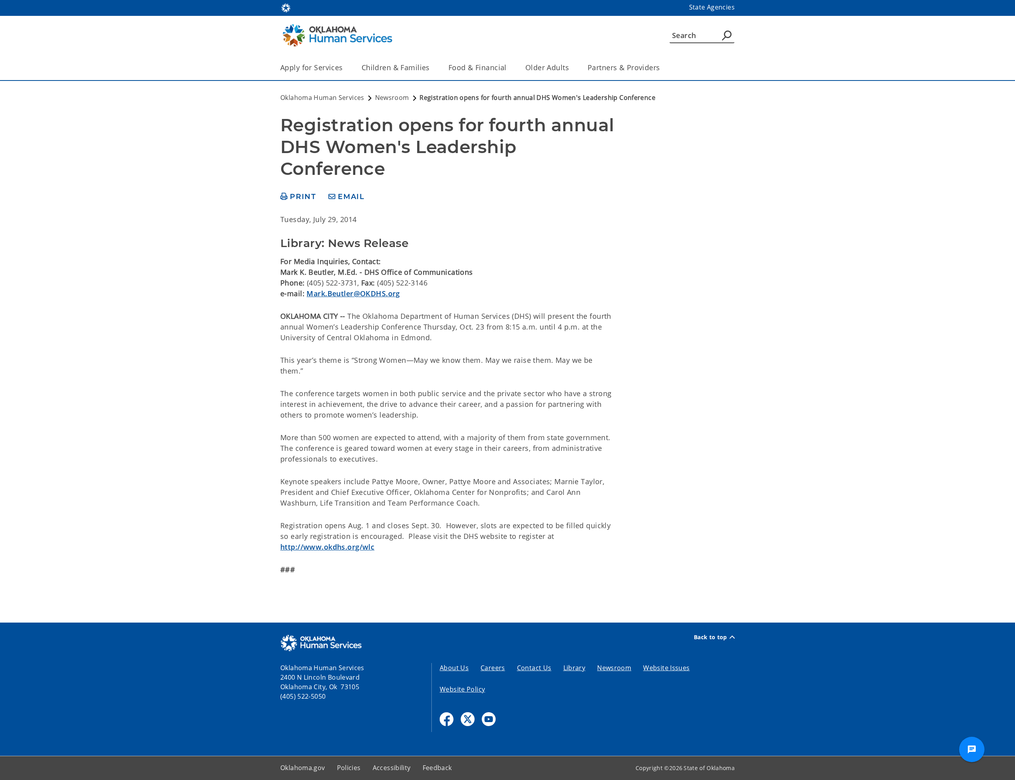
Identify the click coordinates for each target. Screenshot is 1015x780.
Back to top (710, 637)
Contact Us (534, 667)
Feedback (437, 767)
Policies (349, 767)
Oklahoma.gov (302, 767)
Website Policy (462, 689)
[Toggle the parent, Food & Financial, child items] (509, 67)
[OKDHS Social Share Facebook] (447, 719)
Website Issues (666, 667)
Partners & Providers (624, 67)
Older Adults (547, 67)
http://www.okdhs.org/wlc (327, 547)
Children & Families (396, 67)
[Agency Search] (727, 35)
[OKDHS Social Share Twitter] (468, 719)
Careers (493, 667)
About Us (454, 667)
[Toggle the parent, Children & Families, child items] (432, 67)
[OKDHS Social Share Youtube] (489, 719)
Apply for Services (311, 67)
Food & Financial (477, 67)
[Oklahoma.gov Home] (285, 7)
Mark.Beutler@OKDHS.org (353, 293)
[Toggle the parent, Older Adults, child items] (571, 67)
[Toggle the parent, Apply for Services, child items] (345, 67)
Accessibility (392, 767)
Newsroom (614, 667)
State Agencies (712, 7)
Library (574, 667)
